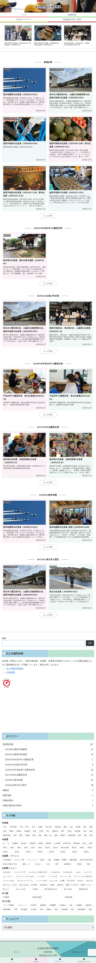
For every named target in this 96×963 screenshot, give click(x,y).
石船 (39, 835)
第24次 (86, 852)
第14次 (82, 847)
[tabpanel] (18, 36)
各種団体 (43, 905)
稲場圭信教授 (37, 897)
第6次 (26, 847)
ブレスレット (22, 905)
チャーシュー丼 (65, 876)
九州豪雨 (15, 843)
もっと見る (48, 216)
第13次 (74, 847)
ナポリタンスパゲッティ (25, 881)
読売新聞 (64, 909)
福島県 (62, 835)
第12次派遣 (65, 847)
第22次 (63, 852)
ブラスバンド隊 (19, 860)
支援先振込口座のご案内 (48, 955)
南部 (90, 827)
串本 (33, 827)
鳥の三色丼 (68, 889)
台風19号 (48, 843)
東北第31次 (67, 843)
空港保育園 (71, 835)
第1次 (84, 843)
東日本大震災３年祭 (10, 864)
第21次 (51, 852)
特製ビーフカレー (87, 885)
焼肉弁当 (60, 885)
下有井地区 (13, 827)
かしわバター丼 (19, 872)
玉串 (48, 864)
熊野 (20, 835)
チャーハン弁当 (8, 881)
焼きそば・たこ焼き (10, 885)
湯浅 (90, 831)
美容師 (79, 864)
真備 (33, 835)
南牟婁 (78, 827)
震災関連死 (81, 909)
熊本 (15, 835)
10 (4, 843)
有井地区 (78, 831)
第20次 (40, 852)
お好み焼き (7, 872)
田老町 (27, 835)
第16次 (5, 852)
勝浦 (65, 827)
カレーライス (7, 876)
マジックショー (32, 860)
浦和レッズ (26, 864)
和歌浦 (19, 831)
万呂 (4, 827)
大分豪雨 (57, 843)
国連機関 (53, 905)
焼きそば (90, 881)
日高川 (69, 831)
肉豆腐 (35, 889)
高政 (90, 909)
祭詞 (56, 864)
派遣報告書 (48, 952)
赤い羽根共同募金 (15, 668)
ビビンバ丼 (53, 881)
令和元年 (24, 843)
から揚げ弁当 (55, 872)
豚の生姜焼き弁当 (51, 889)
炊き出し (38, 864)
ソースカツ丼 (52, 876)
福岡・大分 (48, 835)
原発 (4, 831)
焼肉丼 (52, 885)
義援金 (49, 909)
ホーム (16, 952)
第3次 (5, 847)
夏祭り (42, 860)
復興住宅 (55, 831)
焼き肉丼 (34, 885)
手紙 (15, 909)
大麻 (49, 860)
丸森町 (40, 827)
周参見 (11, 831)
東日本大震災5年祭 (86, 860)
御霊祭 (64, 860)
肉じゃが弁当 (21, 889)
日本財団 (11, 672)
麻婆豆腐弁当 (83, 889)
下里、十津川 (24, 827)
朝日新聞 (24, 909)
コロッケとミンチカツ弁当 (24, 876)
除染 (91, 835)
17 (8, 843)
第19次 (28, 852)
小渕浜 (41, 831)
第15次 (90, 847)
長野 (85, 835)
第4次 (12, 847)
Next (94, 37)
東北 (85, 831)
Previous (2, 37)
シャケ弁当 (41, 876)
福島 (55, 835)
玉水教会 (34, 909)
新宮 (62, 831)
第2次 (91, 843)
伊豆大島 (49, 827)
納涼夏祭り (68, 864)
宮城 (34, 831)
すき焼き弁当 (67, 872)
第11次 (47, 847)
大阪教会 (62, 905)
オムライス (88, 872)
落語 (88, 864)
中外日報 (33, 905)
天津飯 (62, 881)
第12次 (55, 847)
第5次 (19, 847)
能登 (79, 835)
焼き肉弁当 (43, 885)
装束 (56, 909)
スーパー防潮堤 (8, 905)
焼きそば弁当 (24, 885)
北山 (71, 827)
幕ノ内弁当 (71, 881)
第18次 (17, 852)
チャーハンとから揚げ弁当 (83, 876)
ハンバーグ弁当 (41, 881)
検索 (4, 638)
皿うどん (6, 889)
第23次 (74, 852)
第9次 (40, 847)
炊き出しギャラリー (79, 952)
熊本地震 (77, 843)
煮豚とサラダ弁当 (72, 885)
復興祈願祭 (73, 860)
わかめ (78, 872)
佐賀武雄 (58, 827)
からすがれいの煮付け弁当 (38, 872)
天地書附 (56, 860)
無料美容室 (7, 835)
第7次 (33, 847)
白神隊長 (6, 897)
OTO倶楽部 (7, 860)
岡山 (47, 831)
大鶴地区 (27, 831)
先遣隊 (40, 843)
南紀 (84, 827)
